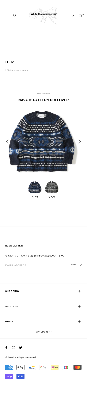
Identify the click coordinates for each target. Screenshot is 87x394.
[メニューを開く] (7, 16)
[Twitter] (20, 347)
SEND (74, 265)
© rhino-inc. (11, 357)
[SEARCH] (14, 15)
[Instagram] (13, 347)
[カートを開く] (80, 15)
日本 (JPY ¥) (42, 332)
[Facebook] (6, 347)
